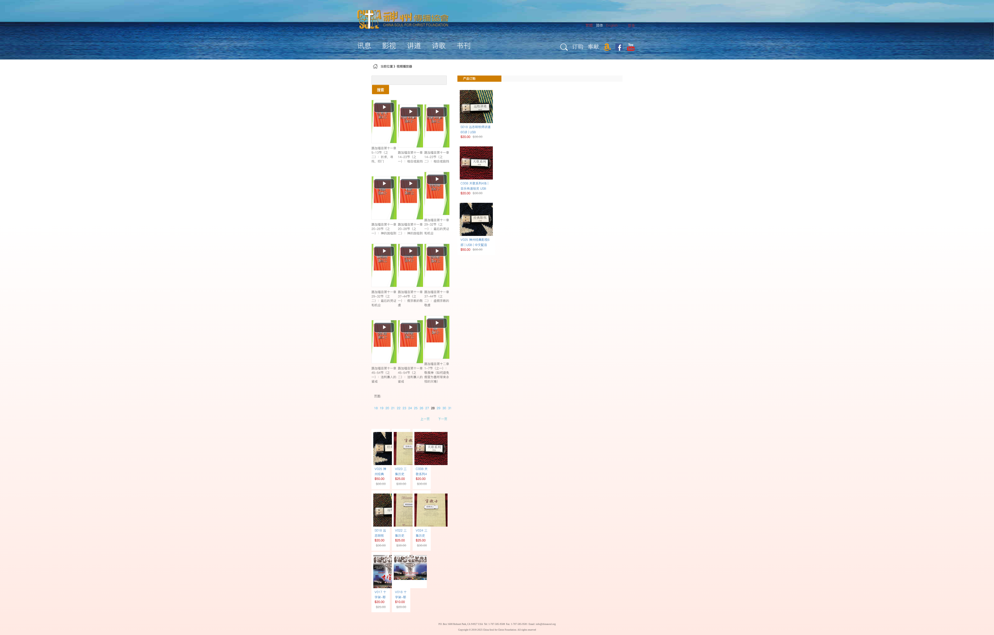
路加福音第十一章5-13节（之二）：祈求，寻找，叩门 (383, 154)
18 (376, 408)
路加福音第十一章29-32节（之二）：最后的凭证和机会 (383, 298)
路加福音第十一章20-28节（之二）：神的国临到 (410, 228)
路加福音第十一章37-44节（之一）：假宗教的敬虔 (410, 298)
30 (444, 408)
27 (427, 408)
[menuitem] (631, 25)
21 (393, 408)
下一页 (442, 419)
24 (410, 408)
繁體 (589, 25)
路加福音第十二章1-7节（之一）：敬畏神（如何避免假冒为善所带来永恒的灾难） (436, 373)
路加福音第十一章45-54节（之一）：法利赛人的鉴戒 (383, 375)
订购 (577, 46)
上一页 (425, 419)
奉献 (593, 46)
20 (387, 408)
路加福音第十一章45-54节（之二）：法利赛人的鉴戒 (410, 375)
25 (416, 408)
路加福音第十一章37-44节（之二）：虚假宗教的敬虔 (436, 298)
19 (381, 408)
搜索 (380, 89)
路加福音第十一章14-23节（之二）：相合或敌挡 (436, 156)
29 (438, 408)
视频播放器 (404, 66)
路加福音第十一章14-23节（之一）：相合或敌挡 (410, 156)
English (612, 25)
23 (404, 408)
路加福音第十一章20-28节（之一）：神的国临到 (383, 228)
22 (398, 408)
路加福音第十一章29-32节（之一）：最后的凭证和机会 (436, 226)
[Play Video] (384, 121)
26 (421, 408)
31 (450, 408)
